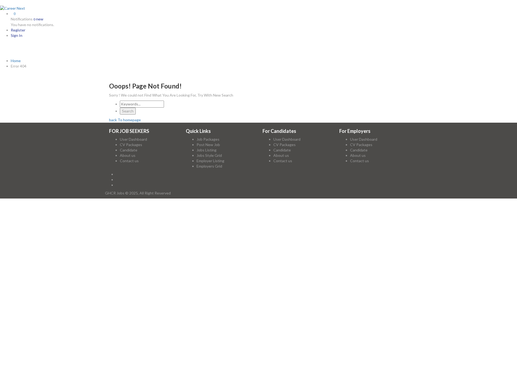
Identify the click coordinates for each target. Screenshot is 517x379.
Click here (282, 336)
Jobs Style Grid (209, 155)
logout (105, 212)
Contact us (129, 160)
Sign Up (50, 265)
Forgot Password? (26, 265)
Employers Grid (209, 166)
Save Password (28, 274)
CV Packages (131, 144)
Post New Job (208, 144)
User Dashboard (133, 139)
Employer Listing (210, 160)
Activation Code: (26, 358)
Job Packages (208, 139)
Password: (20, 252)
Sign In (16, 35)
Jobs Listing (206, 150)
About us (127, 155)
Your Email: (21, 344)
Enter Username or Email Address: (41, 244)
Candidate (128, 150)
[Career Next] (12, 8)
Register (18, 30)
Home (16, 60)
